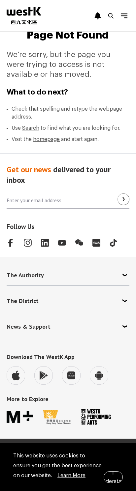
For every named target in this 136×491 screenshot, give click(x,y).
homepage (46, 139)
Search (30, 128)
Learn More (71, 475)
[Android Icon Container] (99, 375)
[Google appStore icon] (43, 375)
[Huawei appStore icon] (71, 375)
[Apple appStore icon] (16, 375)
